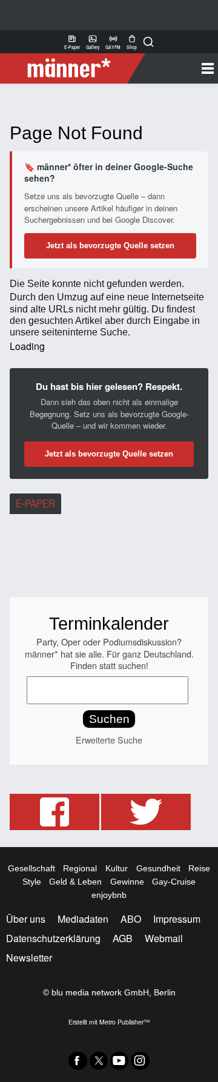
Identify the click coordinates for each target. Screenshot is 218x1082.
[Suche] (148, 41)
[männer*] (74, 68)
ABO (131, 919)
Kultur (116, 868)
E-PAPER (35, 503)
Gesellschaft (31, 868)
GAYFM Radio (113, 41)
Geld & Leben (75, 881)
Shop (132, 41)
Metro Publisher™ (124, 1021)
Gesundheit (158, 868)
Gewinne (127, 881)
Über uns (25, 919)
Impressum (176, 919)
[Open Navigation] (177, 68)
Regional (80, 868)
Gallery (92, 41)
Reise (199, 868)
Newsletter (29, 958)
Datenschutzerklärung (53, 938)
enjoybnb (109, 895)
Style (31, 881)
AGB (123, 938)
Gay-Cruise (174, 881)
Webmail (164, 938)
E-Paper (72, 41)
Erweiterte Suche (109, 739)
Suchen (109, 719)
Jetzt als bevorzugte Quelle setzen (110, 245)
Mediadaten (83, 919)
